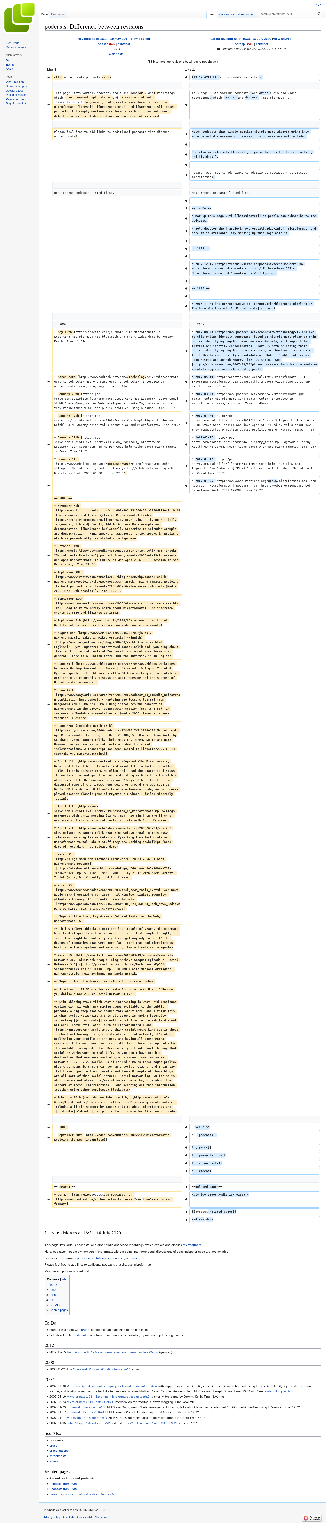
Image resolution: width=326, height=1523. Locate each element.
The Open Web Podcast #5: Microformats (96, 1369)
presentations (96, 1258)
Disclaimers (101, 1517)
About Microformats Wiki (77, 1517)
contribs (123, 44)
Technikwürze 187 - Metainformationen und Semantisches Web (111, 1352)
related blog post (275, 1391)
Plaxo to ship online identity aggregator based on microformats (111, 1386)
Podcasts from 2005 (63, 1489)
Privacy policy (51, 1517)
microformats (192, 1245)
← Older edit (114, 54)
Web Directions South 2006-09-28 (154, 1423)
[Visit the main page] (19, 18)
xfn (183, 1386)
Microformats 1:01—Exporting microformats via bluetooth (107, 1396)
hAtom (85, 1329)
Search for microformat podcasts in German (80, 1494)
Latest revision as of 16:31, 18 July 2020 (240, 38)
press (81, 1258)
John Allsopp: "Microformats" (87, 1423)
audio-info (81, 1335)
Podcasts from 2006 (63, 1483)
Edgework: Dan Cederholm (86, 1417)
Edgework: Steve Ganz (83, 1407)
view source (140, 38)
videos (136, 1258)
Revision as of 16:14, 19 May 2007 (103, 38)
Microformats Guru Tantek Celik (89, 1402)
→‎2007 (114, 48)
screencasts (115, 1258)
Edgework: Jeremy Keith (84, 1412)
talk (112, 44)
